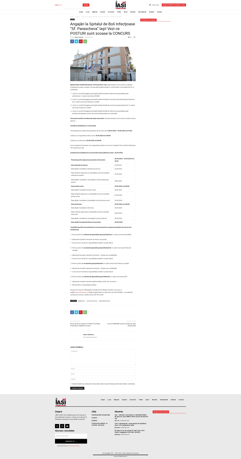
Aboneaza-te (69, 441)
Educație (117, 427)
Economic (133, 399)
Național (116, 399)
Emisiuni (173, 399)
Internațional (164, 399)
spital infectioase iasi (104, 301)
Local (109, 399)
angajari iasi (81, 301)
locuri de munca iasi (92, 301)
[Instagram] (62, 426)
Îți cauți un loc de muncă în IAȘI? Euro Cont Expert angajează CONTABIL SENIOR (130, 431)
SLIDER (72, 19)
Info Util (117, 420)
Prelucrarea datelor (73, 445)
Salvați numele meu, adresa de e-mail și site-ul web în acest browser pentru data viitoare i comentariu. (103, 384)
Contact (181, 399)
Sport (147, 399)
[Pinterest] (81, 41)
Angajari (77, 16)
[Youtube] (67, 426)
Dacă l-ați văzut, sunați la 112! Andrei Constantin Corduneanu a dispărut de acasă (85, 325)
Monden (154, 399)
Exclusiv (124, 399)
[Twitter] (76, 41)
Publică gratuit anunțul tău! (101, 415)
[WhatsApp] (85, 41)
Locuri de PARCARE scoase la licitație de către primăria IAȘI (121, 325)
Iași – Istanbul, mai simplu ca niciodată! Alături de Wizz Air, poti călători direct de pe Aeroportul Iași (131, 416)
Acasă (71, 16)
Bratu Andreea (79, 37)
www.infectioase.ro (81, 292)
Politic (141, 399)
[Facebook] (72, 41)
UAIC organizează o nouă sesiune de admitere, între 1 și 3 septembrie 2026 (131, 424)
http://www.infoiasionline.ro (90, 337)
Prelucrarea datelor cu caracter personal (99, 424)
